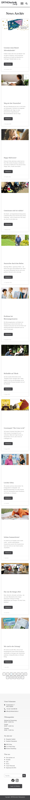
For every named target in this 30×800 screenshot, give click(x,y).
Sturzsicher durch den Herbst (14, 263)
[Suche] (24, 775)
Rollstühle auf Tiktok (11, 373)
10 (19, 677)
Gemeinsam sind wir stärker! (14, 210)
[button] (22, 3)
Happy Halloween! (10, 158)
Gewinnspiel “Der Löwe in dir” (14, 428)
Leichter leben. (9, 483)
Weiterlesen (8, 64)
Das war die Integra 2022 (12, 592)
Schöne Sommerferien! (12, 537)
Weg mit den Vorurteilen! (12, 103)
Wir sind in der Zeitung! (12, 646)
